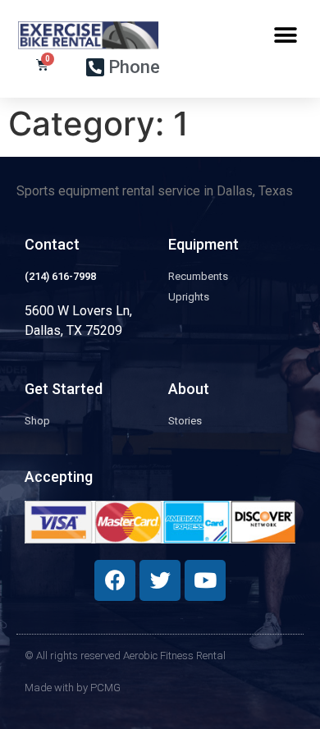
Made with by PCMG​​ (73, 687)
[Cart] (42, 64)
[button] (285, 34)
